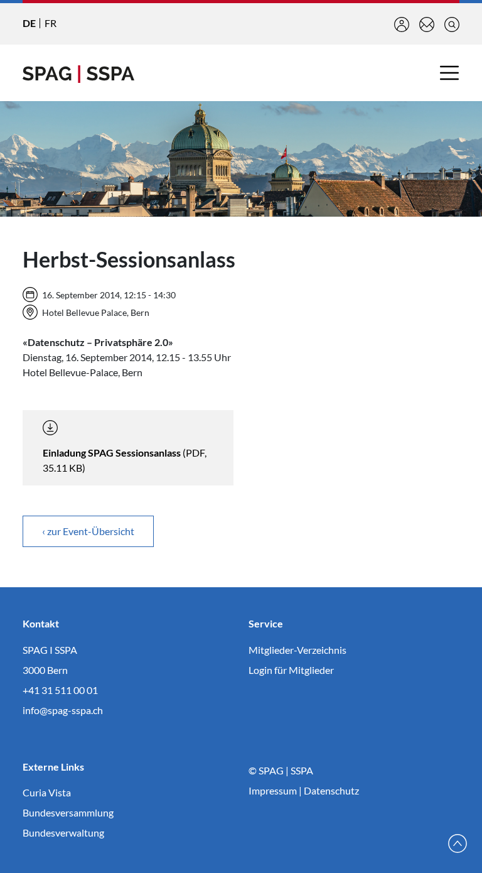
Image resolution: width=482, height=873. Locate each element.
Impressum (273, 790)
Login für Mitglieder (291, 670)
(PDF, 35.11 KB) (124, 460)
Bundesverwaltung (63, 832)
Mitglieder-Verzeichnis (297, 650)
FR (50, 23)
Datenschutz (331, 790)
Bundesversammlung (68, 812)
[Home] (78, 73)
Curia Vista (47, 792)
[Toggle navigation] (449, 73)
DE (29, 23)
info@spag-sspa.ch (63, 710)
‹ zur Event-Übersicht (88, 531)
